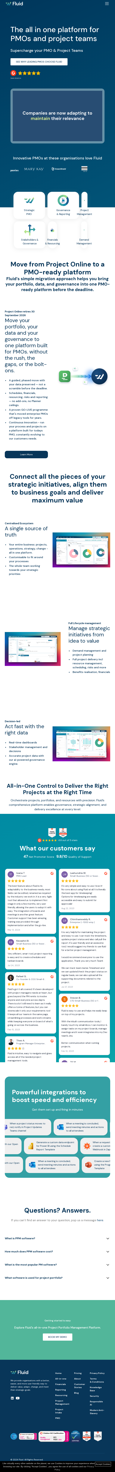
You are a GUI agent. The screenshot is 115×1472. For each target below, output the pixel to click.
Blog (76, 1393)
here (100, 1220)
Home (58, 1373)
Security (94, 1396)
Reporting (60, 1389)
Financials (60, 1384)
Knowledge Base (96, 1389)
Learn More (26, 454)
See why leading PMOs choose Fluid (39, 61)
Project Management (62, 1402)
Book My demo (57, 1337)
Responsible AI (96, 1403)
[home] (14, 3)
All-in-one (60, 1378)
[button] (106, 3)
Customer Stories (79, 1386)
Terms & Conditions (97, 1380)
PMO (57, 1418)
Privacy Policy (97, 1373)
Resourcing (61, 1395)
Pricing (78, 1373)
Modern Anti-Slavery (97, 1412)
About (77, 1378)
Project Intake (59, 1411)
